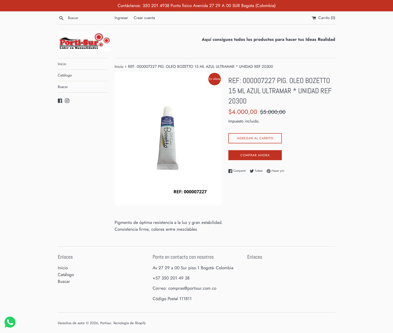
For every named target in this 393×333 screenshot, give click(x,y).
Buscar (63, 86)
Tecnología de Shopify (129, 323)
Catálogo (65, 75)
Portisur (105, 323)
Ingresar (121, 17)
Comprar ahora (255, 155)
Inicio (62, 63)
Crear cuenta (144, 17)
